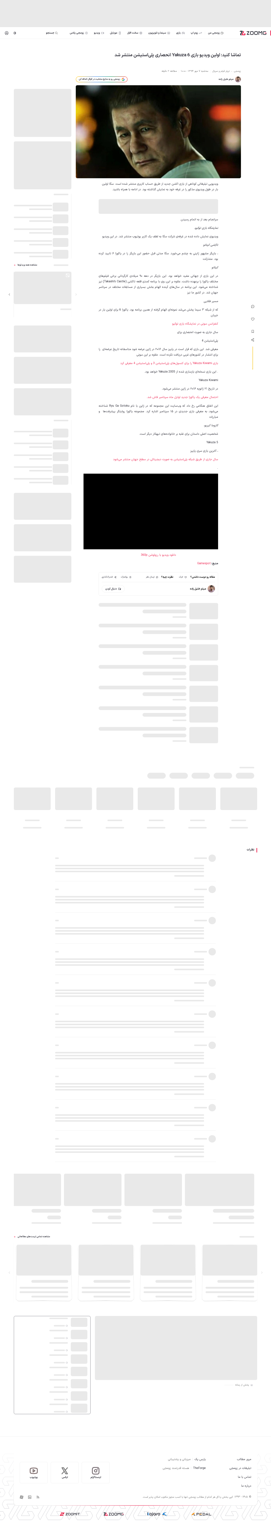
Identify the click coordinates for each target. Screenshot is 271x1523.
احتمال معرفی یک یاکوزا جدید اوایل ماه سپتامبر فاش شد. (182, 397)
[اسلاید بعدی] (9, 294)
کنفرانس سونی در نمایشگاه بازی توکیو (195, 324)
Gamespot (204, 563)
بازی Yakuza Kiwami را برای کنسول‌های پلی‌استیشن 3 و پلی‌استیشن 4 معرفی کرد (169, 363)
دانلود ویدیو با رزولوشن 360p (158, 555)
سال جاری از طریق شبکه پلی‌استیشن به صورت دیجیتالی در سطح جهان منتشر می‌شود (165, 459)
